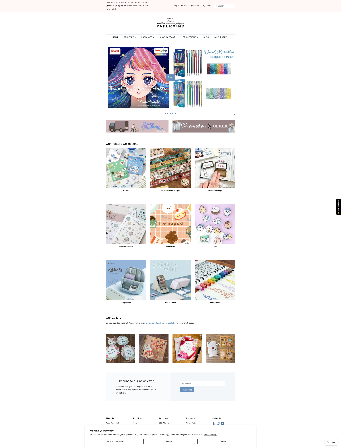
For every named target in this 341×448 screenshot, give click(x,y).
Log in (177, 6)
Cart (208, 6)
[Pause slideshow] (234, 114)
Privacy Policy (191, 423)
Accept (169, 441)
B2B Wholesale (164, 423)
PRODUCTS (147, 37)
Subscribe (187, 390)
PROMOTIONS (190, 37)
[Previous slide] (159, 114)
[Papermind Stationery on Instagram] (218, 424)
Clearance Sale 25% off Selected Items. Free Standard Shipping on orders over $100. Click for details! (127, 5)
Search (135, 423)
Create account (191, 6)
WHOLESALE (220, 37)
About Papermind (112, 423)
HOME (115, 37)
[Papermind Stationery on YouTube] (222, 424)
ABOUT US (129, 37)
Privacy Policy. (210, 434)
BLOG (206, 37)
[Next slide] (182, 114)
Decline (223, 441)
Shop (170, 77)
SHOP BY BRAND (167, 37)
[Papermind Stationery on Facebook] (214, 424)
